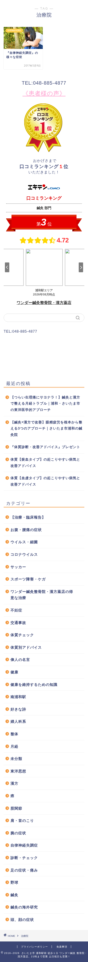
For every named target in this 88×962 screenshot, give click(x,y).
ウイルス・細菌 (24, 542)
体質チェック (22, 635)
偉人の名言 (20, 659)
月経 (14, 746)
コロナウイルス (24, 554)
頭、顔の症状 (22, 919)
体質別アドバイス (26, 647)
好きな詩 (18, 709)
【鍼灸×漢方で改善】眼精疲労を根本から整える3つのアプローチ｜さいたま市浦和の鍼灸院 (46, 428)
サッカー (18, 567)
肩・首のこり (22, 820)
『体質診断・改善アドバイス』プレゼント (45, 447)
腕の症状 (18, 833)
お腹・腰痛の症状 (26, 530)
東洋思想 (18, 771)
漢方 (14, 783)
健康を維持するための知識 (34, 684)
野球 (14, 882)
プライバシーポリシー (34, 946)
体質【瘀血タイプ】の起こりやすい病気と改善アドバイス (45, 463)
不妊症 (16, 610)
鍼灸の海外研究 (24, 907)
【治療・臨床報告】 (28, 517)
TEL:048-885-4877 (44, 83)
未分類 (16, 759)
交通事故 (18, 623)
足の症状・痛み (24, 870)
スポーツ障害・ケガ (28, 579)
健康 (14, 672)
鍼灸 (14, 895)
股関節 (16, 808)
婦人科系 (18, 721)
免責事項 (61, 946)
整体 (14, 734)
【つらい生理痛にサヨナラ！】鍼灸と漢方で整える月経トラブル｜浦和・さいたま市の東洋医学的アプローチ (45, 404)
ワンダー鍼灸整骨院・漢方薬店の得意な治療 (42, 594)
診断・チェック (24, 858)
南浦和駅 (18, 697)
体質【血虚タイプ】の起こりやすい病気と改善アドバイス (45, 481)
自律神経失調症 (24, 845)
